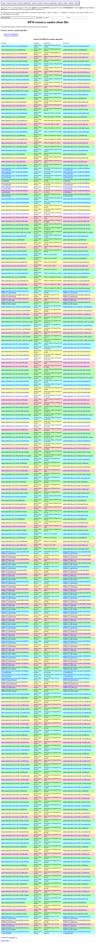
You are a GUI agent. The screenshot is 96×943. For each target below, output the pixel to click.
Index (4, 3)
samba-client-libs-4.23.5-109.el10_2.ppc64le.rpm (77, 310)
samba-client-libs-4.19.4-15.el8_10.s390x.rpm (76, 742)
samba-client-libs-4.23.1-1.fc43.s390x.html (13, 545)
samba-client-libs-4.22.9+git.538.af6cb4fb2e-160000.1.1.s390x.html (14, 574)
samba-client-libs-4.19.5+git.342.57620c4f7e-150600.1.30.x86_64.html (14, 690)
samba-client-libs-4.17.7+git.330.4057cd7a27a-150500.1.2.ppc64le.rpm (77, 921)
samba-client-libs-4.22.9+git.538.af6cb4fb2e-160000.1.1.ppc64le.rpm (76, 571)
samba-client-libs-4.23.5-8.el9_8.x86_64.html (14, 493)
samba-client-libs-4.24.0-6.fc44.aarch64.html (14, 254)
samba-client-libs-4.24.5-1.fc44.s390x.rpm (75, 143)
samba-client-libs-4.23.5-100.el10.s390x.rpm (76, 448)
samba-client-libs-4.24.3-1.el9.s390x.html (13, 247)
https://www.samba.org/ (11, 35)
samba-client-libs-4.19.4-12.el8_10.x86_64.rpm (77, 764)
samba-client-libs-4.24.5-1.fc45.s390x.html (13, 124)
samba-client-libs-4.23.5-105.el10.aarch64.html (15, 381)
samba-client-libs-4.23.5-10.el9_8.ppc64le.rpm (76, 467)
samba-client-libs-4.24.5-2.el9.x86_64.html (13, 109)
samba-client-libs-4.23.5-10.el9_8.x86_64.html (15, 474)
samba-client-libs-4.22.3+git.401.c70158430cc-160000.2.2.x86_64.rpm (77, 668)
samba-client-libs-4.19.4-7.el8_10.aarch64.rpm (76, 824)
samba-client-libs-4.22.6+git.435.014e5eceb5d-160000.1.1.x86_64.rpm (77, 638)
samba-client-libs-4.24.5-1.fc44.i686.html (13, 135)
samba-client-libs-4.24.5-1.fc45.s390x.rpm (75, 124)
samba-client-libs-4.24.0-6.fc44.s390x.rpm (75, 266)
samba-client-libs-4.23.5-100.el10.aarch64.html (15, 441)
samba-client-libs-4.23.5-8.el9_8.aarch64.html (14, 478)
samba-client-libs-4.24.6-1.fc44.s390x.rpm (75, 57)
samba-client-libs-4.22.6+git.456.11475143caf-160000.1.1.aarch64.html (15, 612)
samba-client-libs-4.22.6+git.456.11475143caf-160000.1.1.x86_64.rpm (77, 623)
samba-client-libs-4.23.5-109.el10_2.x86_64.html (15, 318)
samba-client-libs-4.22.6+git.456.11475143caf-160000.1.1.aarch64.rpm (77, 612)
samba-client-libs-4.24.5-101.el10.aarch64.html (15, 64)
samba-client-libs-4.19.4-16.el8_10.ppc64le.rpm (77, 720)
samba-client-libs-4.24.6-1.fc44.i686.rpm (75, 50)
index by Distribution (24, 3)
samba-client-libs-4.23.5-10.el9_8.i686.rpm (75, 463)
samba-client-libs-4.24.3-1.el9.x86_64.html (13, 251)
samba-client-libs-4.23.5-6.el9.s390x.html (13, 526)
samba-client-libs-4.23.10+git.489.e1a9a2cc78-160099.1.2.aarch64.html (15, 291)
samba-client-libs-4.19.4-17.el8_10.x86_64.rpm (77, 709)
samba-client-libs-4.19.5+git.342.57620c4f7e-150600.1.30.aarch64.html (14, 679)
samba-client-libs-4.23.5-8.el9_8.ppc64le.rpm (76, 485)
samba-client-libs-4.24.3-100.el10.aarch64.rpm (76, 198)
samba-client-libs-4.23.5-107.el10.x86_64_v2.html (16, 377)
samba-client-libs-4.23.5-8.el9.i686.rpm (74, 500)
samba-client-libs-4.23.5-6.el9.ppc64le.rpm (75, 522)
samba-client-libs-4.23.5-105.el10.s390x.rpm (76, 400)
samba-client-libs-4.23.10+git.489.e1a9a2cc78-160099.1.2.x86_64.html (15, 303)
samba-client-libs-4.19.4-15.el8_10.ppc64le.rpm (77, 738)
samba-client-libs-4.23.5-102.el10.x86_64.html (15, 433)
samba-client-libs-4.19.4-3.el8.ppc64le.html (14, 906)
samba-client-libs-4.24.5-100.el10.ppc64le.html (15, 83)
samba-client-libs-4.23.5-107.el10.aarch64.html (15, 344)
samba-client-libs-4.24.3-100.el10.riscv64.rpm (76, 213)
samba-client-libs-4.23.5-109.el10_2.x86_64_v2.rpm (78, 321)
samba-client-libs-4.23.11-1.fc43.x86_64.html (14, 288)
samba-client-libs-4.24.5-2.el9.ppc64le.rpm (75, 102)
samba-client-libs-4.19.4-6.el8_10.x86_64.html (15, 858)
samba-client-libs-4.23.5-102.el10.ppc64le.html (15, 422)
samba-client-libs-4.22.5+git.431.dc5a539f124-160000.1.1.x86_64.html (15, 653)
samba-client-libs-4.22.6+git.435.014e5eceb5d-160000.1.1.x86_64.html (15, 638)
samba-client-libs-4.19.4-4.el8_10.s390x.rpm (76, 891)
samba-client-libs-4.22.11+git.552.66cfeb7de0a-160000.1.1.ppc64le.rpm (77, 556)
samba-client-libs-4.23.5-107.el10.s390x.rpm (76, 362)
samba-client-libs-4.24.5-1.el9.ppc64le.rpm (75, 158)
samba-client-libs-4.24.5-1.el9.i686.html (13, 154)
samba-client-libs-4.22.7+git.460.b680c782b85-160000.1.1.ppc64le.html (15, 600)
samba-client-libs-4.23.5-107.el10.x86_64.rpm (76, 370)
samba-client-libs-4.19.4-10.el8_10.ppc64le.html (15, 776)
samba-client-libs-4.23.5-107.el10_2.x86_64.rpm (77, 336)
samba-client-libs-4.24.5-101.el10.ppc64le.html (15, 68)
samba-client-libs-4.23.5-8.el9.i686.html (13, 500)
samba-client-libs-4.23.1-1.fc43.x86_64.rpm (76, 549)
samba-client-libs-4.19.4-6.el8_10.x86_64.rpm (76, 858)
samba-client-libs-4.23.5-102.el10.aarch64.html (15, 418)
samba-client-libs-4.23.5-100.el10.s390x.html (14, 448)
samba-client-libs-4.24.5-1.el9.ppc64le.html (14, 158)
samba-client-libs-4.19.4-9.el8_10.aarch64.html (15, 787)
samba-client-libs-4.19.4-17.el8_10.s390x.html (14, 705)
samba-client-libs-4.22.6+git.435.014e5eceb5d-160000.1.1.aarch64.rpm (77, 627)
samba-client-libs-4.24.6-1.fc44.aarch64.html (14, 46)
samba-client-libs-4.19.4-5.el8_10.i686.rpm (75, 865)
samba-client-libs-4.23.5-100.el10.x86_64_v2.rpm (78, 455)
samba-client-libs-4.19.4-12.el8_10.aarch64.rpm (77, 750)
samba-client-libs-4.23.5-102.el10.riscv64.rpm (76, 426)
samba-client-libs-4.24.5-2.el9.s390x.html (13, 105)
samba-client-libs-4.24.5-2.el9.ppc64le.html (14, 102)
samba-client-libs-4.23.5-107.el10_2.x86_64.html (15, 336)
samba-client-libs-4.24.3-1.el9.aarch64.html (14, 236)
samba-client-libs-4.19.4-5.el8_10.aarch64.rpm (76, 861)
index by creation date (50, 3)
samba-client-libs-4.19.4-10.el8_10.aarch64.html (15, 768)
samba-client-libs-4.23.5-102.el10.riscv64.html (14, 426)
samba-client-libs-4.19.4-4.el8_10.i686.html (14, 884)
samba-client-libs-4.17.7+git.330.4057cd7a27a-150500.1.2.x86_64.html (15, 928)
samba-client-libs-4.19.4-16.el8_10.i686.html (14, 716)
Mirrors (71, 3)
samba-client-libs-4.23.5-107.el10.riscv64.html (14, 359)
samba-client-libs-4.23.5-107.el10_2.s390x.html (15, 333)
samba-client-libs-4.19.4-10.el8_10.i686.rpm (76, 772)
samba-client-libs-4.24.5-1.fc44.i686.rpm (75, 135)
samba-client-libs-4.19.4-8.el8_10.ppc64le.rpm (76, 813)
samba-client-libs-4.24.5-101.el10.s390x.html (14, 72)
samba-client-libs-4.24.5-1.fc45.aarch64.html (14, 113)
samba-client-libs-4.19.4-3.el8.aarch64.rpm (75, 899)
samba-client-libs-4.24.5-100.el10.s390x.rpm (76, 87)
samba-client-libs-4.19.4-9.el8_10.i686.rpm (75, 791)
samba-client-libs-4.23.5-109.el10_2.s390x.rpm (77, 314)
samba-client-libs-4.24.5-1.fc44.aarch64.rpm (76, 131)
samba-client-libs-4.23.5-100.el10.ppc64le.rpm (76, 444)
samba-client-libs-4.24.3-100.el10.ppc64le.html (15, 206)
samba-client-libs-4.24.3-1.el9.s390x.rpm (75, 247)
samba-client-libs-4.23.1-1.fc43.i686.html (13, 537)
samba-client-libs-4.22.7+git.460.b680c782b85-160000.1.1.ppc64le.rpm (77, 600)
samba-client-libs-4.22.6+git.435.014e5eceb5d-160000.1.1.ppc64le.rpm (77, 630)
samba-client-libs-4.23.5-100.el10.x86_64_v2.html (16, 455)
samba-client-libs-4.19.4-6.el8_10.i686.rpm (75, 846)
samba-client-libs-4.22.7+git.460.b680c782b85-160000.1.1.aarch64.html (15, 597)
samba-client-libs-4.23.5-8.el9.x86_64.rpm (75, 511)
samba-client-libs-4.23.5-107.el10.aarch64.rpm (76, 344)
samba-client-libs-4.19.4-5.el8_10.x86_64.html (15, 876)
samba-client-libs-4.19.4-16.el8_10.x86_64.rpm (77, 727)
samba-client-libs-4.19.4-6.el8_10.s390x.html (14, 854)
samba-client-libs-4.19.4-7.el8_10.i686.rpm (75, 828)
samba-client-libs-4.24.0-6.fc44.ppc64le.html (14, 262)
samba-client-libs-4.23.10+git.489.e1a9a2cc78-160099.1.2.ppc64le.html (15, 295)
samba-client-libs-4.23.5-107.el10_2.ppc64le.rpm (77, 329)
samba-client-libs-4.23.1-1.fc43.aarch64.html (14, 534)
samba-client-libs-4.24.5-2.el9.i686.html (13, 98)
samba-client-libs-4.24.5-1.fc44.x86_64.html (14, 146)
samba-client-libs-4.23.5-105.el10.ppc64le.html (15, 388)
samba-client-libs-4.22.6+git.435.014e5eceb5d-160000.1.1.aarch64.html (15, 627)
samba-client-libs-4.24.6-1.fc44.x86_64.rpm (76, 61)
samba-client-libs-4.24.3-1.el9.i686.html (13, 239)
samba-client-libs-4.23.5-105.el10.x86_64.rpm (76, 407)
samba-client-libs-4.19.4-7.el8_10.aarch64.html (15, 824)
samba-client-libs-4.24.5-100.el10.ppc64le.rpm (76, 83)
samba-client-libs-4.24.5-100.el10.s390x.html (14, 87)
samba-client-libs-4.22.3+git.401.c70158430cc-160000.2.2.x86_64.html (15, 668)
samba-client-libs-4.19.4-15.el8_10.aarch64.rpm (77, 731)
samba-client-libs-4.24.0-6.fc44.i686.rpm (75, 258)
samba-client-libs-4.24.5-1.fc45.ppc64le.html (14, 120)
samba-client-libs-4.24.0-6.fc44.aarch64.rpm (76, 254)
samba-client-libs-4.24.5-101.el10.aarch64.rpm (76, 64)
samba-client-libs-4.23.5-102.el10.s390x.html (14, 429)
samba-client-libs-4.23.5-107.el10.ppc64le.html (15, 351)
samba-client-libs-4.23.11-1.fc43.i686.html (13, 277)
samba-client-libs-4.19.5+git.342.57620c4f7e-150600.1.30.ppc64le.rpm (76, 682)
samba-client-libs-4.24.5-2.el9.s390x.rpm (75, 105)
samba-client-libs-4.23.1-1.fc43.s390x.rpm (75, 545)
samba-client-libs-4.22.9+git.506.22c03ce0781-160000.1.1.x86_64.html (15, 593)
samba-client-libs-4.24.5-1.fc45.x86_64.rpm (76, 128)
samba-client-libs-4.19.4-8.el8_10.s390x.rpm (76, 817)
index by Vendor (37, 3)
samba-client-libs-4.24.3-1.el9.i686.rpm (74, 239)
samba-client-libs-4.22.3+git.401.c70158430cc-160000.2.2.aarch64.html (15, 656)
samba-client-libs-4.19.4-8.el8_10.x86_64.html (15, 820)
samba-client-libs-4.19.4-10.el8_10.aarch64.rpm (77, 768)
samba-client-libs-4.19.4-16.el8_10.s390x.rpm (76, 724)
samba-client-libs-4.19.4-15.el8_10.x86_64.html (15, 746)
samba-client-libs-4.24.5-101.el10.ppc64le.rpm (76, 68)
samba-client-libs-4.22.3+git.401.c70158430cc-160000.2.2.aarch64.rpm (77, 656)
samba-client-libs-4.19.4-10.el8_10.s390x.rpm (76, 779)
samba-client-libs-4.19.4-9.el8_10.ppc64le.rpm (76, 794)
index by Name (63, 3)
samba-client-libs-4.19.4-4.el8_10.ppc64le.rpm (76, 887)
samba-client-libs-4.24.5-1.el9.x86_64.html (13, 165)
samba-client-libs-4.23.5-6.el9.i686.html (13, 519)
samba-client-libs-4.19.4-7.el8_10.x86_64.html (15, 839)
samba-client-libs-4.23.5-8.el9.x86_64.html (13, 511)
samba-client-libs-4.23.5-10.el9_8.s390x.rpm (76, 470)
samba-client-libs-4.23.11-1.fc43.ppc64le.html (14, 280)
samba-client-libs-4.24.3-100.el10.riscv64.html (14, 213)
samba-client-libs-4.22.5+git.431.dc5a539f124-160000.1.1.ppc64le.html (15, 645)
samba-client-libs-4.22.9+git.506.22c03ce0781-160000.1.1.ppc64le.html (15, 586)
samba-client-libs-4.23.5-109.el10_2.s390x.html (15, 314)
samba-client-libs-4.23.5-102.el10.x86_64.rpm (76, 433)
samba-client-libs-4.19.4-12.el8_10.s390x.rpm (76, 761)
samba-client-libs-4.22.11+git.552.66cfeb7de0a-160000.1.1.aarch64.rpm (77, 552)
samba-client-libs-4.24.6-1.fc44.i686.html (13, 50)
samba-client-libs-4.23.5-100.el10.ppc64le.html (15, 444)
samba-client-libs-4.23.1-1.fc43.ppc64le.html (14, 541)
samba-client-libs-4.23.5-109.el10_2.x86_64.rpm (77, 318)
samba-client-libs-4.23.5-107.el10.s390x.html (14, 362)
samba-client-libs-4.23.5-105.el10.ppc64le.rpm (76, 388)
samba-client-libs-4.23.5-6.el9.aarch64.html (14, 515)
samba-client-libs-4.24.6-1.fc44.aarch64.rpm (76, 46)
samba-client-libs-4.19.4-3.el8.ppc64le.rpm (75, 906)
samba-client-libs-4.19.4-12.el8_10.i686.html (14, 753)
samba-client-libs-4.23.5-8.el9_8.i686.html (13, 481)
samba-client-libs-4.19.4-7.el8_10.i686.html (14, 828)
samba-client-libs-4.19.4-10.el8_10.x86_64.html (15, 783)
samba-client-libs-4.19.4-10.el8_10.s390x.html (14, 779)
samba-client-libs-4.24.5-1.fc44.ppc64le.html (14, 139)
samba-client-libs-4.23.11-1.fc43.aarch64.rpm (76, 273)
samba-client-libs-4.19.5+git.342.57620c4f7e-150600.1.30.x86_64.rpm (76, 690)
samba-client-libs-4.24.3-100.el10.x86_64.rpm (76, 225)
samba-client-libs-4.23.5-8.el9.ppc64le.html (14, 504)
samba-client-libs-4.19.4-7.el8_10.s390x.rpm (76, 835)
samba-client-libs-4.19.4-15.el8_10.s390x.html (14, 742)
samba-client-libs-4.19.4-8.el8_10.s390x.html (14, 817)
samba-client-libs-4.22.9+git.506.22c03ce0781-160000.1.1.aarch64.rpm (77, 582)
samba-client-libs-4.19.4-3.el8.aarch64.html (14, 899)
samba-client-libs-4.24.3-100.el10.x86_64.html (15, 225)
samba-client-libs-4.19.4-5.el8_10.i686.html (14, 865)
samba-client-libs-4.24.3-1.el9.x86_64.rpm (75, 251)
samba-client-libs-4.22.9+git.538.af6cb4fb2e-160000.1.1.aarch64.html (14, 567)
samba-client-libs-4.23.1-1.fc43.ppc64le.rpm (76, 541)
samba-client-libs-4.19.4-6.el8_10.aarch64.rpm (76, 843)
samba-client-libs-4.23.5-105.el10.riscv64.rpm (76, 396)
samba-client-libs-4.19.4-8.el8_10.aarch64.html (15, 805)
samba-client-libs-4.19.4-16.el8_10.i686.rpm (76, 716)
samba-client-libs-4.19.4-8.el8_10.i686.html (14, 809)
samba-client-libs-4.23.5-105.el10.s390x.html (14, 400)
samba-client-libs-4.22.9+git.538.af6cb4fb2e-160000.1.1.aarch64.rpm (76, 567)
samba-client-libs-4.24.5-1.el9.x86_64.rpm (75, 165)
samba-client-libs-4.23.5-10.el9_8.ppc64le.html (15, 467)
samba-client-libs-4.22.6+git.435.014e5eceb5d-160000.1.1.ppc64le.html (15, 630)
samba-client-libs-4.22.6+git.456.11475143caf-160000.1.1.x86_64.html (15, 623)
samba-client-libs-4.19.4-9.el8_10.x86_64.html (15, 802)
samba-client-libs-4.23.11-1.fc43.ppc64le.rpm (76, 280)
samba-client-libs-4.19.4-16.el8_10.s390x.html (14, 724)
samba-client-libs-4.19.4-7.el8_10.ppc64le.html (15, 832)
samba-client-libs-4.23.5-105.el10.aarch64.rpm (76, 381)
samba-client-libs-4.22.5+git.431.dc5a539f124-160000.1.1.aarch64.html (15, 641)
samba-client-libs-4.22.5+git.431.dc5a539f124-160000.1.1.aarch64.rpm (77, 641)
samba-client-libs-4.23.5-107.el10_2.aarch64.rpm (77, 325)
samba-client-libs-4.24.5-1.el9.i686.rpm (74, 154)
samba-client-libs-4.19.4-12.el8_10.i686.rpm (76, 753)
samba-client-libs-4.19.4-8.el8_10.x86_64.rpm (76, 820)
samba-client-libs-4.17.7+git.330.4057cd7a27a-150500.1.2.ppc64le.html (15, 921)
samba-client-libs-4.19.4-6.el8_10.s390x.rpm (76, 854)
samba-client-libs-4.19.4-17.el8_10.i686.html (14, 697)
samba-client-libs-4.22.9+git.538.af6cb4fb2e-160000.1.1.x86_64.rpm (76, 578)
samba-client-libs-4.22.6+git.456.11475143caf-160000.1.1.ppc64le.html (15, 615)
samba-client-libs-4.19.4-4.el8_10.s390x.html (14, 891)
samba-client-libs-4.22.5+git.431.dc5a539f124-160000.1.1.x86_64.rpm (77, 653)
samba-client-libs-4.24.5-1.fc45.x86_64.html (14, 128)
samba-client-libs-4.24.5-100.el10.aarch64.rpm (76, 79)
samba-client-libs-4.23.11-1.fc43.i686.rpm (75, 277)
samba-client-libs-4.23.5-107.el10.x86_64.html (15, 370)
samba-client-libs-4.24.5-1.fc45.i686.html (13, 117)
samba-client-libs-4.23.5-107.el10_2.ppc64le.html (15, 329)
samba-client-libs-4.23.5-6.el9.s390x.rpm (75, 526)
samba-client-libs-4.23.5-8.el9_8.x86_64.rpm (76, 493)
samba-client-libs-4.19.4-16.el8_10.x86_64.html (15, 727)
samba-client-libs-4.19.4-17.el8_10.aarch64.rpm (77, 694)
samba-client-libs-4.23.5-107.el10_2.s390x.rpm (77, 333)
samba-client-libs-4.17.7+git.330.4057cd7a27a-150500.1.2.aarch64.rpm (77, 917)
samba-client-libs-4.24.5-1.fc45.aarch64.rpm (76, 113)
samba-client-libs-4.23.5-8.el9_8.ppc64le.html (14, 485)
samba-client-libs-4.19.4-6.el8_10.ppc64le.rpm (76, 850)
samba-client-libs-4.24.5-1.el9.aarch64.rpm (75, 150)
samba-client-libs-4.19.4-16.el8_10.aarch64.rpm (77, 712)
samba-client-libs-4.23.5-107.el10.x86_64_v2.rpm (78, 377)
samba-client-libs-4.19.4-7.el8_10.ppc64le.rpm (76, 832)
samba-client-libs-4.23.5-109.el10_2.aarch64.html (15, 306)
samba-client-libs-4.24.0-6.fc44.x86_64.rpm (76, 269)
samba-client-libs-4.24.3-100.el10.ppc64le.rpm (76, 206)
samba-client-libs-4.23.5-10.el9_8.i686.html (14, 463)
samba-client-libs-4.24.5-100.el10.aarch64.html (15, 79)
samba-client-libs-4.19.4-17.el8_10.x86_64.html (15, 709)
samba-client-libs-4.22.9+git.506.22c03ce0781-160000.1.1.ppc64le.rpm (77, 586)
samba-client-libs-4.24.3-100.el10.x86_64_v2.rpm (78, 232)
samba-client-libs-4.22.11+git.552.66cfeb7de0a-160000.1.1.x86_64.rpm (77, 563)
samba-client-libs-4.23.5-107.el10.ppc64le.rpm (76, 351)
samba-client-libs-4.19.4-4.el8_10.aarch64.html (15, 880)
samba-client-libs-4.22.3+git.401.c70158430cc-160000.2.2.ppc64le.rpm (77, 660)
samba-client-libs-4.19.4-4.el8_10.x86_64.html (15, 895)
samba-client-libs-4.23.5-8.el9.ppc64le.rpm (75, 504)
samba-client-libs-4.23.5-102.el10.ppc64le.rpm (76, 422)
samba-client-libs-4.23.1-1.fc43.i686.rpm (75, 537)
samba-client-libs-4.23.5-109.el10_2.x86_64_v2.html (16, 321)
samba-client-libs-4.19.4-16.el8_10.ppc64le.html (15, 720)
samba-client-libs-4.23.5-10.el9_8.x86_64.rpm (76, 474)
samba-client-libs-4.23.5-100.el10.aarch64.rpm (76, 441)
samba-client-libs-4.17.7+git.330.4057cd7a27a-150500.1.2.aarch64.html (15, 917)
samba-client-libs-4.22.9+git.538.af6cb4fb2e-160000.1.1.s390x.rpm (76, 574)
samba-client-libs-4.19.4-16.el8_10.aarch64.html (15, 712)
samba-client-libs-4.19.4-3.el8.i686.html (13, 902)
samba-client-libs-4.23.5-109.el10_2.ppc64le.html (15, 310)
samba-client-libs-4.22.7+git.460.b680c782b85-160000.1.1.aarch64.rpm (77, 597)
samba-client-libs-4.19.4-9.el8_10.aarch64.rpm (76, 787)
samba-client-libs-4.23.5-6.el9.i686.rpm (74, 519)
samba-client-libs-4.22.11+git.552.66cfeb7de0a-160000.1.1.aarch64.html (15, 552)
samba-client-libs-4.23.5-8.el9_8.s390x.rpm (76, 489)
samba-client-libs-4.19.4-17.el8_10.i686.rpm (76, 697)
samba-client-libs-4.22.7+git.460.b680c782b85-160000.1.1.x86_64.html (15, 608)
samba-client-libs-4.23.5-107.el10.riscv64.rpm (76, 359)
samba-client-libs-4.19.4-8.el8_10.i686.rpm (75, 809)
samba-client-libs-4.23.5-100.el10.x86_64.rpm (76, 452)
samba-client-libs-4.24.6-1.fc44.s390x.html (13, 57)
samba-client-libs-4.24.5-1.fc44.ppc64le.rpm (76, 139)
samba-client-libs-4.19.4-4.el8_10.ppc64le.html (15, 887)
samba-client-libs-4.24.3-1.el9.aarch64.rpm (75, 236)
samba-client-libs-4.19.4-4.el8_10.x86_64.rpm (76, 895)
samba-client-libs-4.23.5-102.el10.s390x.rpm (76, 429)
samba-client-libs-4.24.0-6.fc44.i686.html (13, 258)
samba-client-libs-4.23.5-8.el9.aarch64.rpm (75, 496)
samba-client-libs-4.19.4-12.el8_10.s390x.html (14, 761)
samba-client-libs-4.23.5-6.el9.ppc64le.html (14, 522)
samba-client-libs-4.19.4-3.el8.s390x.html (13, 910)
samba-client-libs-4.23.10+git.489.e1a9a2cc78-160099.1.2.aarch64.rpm (77, 291)
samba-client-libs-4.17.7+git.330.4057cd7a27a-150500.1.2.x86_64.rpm (77, 928)
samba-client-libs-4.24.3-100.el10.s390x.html (14, 217)
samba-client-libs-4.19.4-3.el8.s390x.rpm (75, 910)
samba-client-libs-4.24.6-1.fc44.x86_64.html (14, 61)
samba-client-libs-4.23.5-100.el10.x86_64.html (15, 452)
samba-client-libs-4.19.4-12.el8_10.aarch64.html (15, 750)
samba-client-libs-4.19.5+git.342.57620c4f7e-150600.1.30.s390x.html (14, 686)
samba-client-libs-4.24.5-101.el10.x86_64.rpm (76, 76)
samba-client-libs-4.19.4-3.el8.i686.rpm (74, 902)
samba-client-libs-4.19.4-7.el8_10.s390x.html (14, 835)
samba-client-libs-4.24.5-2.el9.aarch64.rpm (75, 94)
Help (76, 3)
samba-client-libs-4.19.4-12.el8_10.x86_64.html (15, 764)
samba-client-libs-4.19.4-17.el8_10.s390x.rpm (76, 705)
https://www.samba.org (11, 34)
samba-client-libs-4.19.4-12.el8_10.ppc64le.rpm (77, 757)
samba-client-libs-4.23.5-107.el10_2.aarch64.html (15, 325)
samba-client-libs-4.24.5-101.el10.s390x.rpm (76, 72)
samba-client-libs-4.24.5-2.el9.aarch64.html (14, 94)
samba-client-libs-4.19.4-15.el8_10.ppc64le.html (15, 738)
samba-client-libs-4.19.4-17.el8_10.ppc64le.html (15, 701)
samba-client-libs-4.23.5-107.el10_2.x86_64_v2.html (16, 340)
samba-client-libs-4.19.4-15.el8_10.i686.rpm (76, 735)
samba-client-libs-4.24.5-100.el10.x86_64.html (15, 91)
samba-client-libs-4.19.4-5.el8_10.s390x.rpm (76, 872)
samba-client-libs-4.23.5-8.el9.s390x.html (13, 508)
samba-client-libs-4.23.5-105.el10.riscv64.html (14, 396)
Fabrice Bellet (5, 940)
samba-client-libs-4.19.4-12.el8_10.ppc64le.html (15, 757)
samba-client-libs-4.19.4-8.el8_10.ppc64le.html (15, 813)
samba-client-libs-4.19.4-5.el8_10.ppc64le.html (15, 869)
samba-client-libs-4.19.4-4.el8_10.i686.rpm (75, 884)
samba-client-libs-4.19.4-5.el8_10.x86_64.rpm (76, 876)
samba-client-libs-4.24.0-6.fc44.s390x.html (13, 266)
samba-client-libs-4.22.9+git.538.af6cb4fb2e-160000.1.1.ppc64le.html (14, 571)
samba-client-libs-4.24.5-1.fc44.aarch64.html (14, 131)
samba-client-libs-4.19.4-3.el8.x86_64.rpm (75, 913)
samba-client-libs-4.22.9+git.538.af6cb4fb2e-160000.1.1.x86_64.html (14, 578)
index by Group (12, 3)
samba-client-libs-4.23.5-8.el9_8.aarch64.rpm (76, 478)
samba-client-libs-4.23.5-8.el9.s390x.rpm (75, 508)
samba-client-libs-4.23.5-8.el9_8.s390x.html (14, 489)
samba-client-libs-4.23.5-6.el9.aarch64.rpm (75, 515)
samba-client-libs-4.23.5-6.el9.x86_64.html (13, 530)
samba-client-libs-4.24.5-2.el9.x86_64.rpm (75, 109)
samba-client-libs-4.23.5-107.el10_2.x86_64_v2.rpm (78, 340)
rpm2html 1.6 (13, 937)
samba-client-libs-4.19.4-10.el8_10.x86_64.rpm (77, 783)
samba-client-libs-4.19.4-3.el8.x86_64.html (13, 913)
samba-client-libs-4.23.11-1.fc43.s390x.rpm (76, 284)
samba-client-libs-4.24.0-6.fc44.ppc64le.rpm (76, 262)
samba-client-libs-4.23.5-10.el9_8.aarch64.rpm (76, 459)
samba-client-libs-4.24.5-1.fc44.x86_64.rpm (76, 146)
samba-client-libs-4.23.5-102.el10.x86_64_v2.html (16, 437)
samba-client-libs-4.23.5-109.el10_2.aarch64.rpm (77, 306)
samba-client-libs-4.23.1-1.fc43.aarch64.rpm (76, 534)
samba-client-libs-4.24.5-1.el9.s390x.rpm (75, 161)
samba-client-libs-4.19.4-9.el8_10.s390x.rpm (76, 798)
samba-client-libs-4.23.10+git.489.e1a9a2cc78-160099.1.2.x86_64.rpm (77, 303)
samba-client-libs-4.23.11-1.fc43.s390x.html (14, 284)
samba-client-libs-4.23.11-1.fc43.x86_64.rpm (76, 288)
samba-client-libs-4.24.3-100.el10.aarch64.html (15, 198)
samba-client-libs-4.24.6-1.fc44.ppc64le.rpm (76, 53)
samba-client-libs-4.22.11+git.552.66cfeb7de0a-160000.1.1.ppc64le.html (15, 556)
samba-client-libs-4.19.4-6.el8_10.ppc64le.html (15, 850)
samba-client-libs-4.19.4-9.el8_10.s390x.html (14, 798)
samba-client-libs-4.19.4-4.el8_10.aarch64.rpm (76, 880)
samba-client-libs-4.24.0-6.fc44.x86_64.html (14, 269)
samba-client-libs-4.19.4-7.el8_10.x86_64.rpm (76, 839)
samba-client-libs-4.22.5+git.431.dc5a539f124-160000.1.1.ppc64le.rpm (77, 645)
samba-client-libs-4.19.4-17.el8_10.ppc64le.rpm (77, 701)
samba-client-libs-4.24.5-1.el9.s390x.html (13, 161)
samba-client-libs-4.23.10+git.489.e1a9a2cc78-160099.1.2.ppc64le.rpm (77, 295)
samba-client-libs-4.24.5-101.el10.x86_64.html (15, 76)
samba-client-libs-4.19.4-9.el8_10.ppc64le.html (15, 794)
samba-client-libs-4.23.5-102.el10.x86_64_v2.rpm (78, 437)
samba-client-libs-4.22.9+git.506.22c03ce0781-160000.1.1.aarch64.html (15, 582)
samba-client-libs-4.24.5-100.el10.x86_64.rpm (76, 91)
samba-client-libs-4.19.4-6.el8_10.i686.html (14, 846)
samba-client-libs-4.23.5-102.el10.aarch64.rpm (76, 418)
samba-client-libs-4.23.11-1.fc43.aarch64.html (14, 273)
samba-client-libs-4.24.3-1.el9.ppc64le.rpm (75, 243)
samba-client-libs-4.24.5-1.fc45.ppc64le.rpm (76, 120)
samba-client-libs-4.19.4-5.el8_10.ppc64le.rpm (76, 869)
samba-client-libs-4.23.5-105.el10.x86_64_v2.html (16, 414)
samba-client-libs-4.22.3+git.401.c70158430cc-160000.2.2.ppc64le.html (15, 660)
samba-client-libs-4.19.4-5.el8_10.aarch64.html (15, 861)
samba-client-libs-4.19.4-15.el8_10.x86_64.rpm (77, 746)
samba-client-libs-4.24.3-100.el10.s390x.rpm (76, 217)
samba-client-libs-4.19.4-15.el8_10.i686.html (14, 735)
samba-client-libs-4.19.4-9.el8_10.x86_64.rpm (76, 802)
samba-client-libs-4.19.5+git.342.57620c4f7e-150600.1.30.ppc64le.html (14, 682)
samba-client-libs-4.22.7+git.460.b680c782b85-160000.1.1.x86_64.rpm (77, 608)
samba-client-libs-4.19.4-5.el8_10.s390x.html (14, 872)
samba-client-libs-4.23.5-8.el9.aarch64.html (14, 496)
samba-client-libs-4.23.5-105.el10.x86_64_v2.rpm (78, 414)
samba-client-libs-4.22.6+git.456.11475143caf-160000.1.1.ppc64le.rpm (77, 615)
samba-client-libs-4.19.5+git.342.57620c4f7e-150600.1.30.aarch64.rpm (76, 679)
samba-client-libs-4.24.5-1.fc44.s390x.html (13, 143)
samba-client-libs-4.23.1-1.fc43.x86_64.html (14, 549)
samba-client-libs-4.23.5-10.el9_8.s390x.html (14, 470)
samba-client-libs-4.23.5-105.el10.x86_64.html (15, 407)
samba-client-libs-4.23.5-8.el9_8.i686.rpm (75, 481)
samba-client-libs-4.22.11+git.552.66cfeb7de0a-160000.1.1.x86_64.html (15, 563)
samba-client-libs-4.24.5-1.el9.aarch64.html (14, 150)
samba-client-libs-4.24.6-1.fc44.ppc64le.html (14, 53)
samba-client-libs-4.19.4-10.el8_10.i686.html (14, 772)
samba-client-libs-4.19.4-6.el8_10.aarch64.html (15, 843)
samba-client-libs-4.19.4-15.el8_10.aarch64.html (15, 731)
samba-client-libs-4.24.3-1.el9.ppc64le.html (14, 243)
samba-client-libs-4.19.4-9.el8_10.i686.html (14, 791)
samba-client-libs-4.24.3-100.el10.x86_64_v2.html (16, 232)
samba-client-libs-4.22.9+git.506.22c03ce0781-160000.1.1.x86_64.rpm (77, 593)
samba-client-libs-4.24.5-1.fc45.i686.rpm (75, 117)
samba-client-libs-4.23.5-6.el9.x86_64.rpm (75, 530)
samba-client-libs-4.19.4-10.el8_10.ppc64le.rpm (77, 776)
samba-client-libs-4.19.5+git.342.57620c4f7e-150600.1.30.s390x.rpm (76, 686)
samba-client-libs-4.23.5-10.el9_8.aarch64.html (15, 459)
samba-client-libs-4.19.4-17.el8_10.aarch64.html (15, 694)
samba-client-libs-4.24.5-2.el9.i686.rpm (74, 98)
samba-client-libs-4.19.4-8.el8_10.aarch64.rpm (76, 805)
